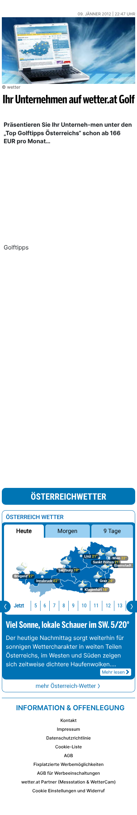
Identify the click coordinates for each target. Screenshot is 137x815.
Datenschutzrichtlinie (68, 738)
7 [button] (54, 606)
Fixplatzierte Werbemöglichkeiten (68, 764)
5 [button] (35, 606)
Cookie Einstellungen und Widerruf (68, 790)
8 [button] (63, 606)
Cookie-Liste (68, 746)
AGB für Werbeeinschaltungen (68, 773)
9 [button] (73, 606)
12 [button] (108, 606)
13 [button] (119, 606)
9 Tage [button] (112, 530)
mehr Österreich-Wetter (65, 685)
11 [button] (96, 606)
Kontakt (68, 720)
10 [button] (84, 606)
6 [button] (44, 606)
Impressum (68, 729)
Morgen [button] (68, 530)
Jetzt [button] (19, 606)
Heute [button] (23, 530)
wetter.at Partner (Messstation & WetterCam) (68, 782)
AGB (68, 755)
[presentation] (5, 606)
